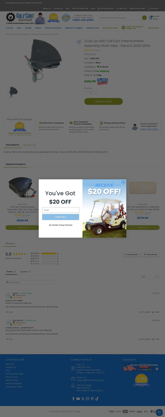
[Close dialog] (123, 182)
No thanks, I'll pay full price (60, 225)
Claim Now (60, 217)
